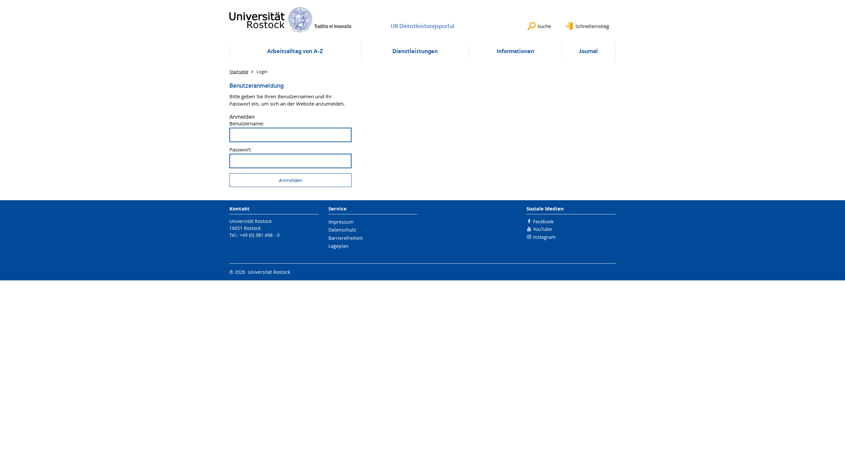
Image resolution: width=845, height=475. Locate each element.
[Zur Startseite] (290, 20)
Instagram (544, 237)
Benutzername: (246, 123)
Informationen (515, 51)
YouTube (542, 229)
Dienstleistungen (415, 51)
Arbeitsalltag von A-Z (295, 51)
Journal (588, 51)
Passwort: (240, 149)
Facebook (543, 221)
